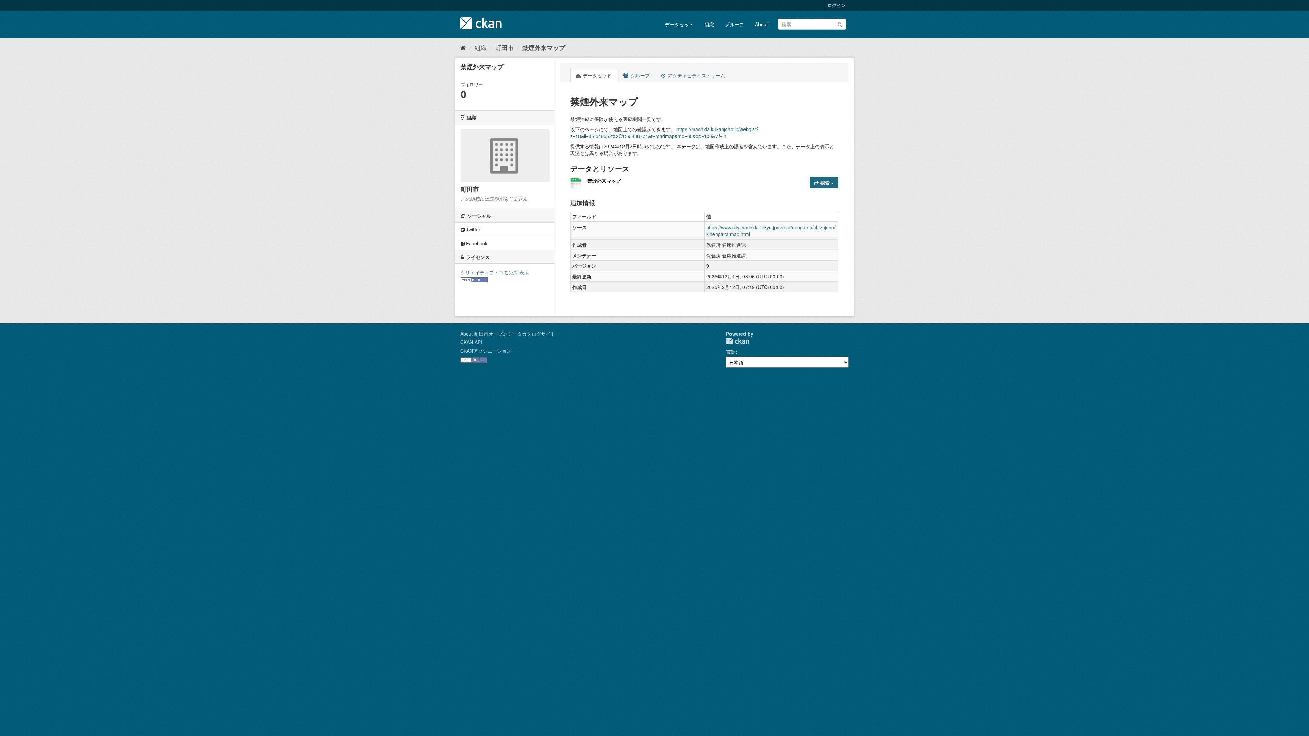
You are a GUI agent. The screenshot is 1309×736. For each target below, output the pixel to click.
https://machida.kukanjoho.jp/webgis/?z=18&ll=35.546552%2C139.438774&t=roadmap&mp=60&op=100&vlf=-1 (664, 132)
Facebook (476, 243)
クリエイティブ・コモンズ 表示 (495, 272)
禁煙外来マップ (543, 47)
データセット (679, 24)
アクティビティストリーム (695, 75)
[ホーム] (463, 47)
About (761, 24)
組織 (709, 24)
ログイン (836, 5)
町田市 (504, 47)
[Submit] (840, 24)
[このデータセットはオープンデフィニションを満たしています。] (474, 279)
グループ (734, 24)
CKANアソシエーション (485, 350)
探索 (825, 182)
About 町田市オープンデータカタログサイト (507, 333)
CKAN (737, 341)
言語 (731, 351)
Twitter (472, 229)
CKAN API (471, 342)
